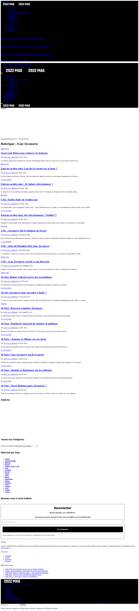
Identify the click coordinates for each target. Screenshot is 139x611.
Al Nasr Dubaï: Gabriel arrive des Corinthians (26, 277)
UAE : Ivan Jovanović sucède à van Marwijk (25, 261)
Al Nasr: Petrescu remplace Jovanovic (22, 308)
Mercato (5, 149)
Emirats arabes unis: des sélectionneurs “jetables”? (29, 215)
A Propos (8, 588)
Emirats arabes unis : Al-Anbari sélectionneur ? (27, 184)
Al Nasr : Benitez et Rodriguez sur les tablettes (26, 370)
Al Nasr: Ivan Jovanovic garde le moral (22, 354)
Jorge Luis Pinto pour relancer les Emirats (24, 153)
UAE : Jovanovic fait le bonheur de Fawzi (23, 230)
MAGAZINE (9, 29)
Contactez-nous (10, 594)
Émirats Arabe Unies (12, 466)
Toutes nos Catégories (8, 446)
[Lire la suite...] (6, 548)
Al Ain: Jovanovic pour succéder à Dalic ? (24, 292)
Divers (4, 195)
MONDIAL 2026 (10, 31)
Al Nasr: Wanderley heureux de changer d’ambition (29, 323)
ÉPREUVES (13, 20)
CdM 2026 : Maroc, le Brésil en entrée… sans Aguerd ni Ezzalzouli (25, 54)
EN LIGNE (13, 14)
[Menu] (1, 103)
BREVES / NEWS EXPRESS (19, 12)
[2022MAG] (25, 72)
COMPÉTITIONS (11, 18)
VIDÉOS (12, 16)
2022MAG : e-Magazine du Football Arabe (18, 64)
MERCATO (9, 25)
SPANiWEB (101, 603)
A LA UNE (12, 10)
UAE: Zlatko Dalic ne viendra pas (19, 199)
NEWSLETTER (6, 101)
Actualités (6, 180)
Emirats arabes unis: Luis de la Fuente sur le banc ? (29, 168)
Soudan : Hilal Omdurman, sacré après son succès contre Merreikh (25, 46)
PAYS (11, 23)
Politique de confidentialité (13, 597)
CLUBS (11, 21)
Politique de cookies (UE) (13, 599)
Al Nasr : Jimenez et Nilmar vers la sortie (23, 339)
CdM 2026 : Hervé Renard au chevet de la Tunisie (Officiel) (22, 38)
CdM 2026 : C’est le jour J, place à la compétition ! (21, 576)
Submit (23, 605)
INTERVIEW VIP (11, 27)
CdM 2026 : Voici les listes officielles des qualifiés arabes (23, 574)
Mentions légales (10, 596)
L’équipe (8, 592)
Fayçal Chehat (10, 157)
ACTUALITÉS (10, 9)
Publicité (7, 590)
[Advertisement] (62, 124)
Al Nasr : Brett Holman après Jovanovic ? (24, 385)
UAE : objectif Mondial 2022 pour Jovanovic (25, 246)
